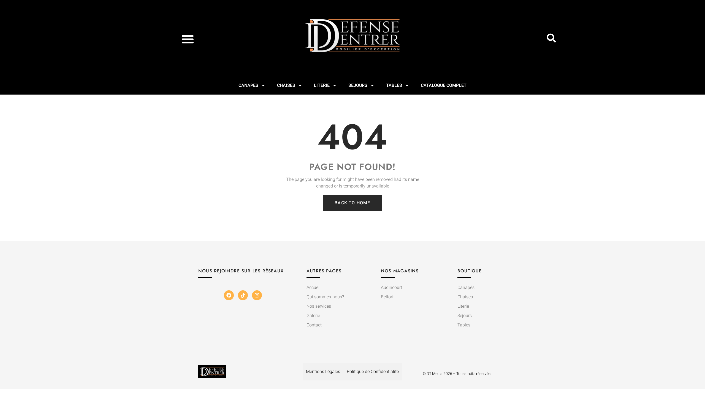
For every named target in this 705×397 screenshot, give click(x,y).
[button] (187, 39)
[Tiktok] (243, 295)
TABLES (394, 85)
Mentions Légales (323, 371)
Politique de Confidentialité (373, 371)
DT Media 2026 (439, 374)
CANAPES (248, 85)
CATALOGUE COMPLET (444, 85)
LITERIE (322, 85)
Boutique (469, 271)
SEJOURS (357, 85)
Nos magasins (400, 271)
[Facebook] (229, 295)
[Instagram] (257, 295)
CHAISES (286, 85)
